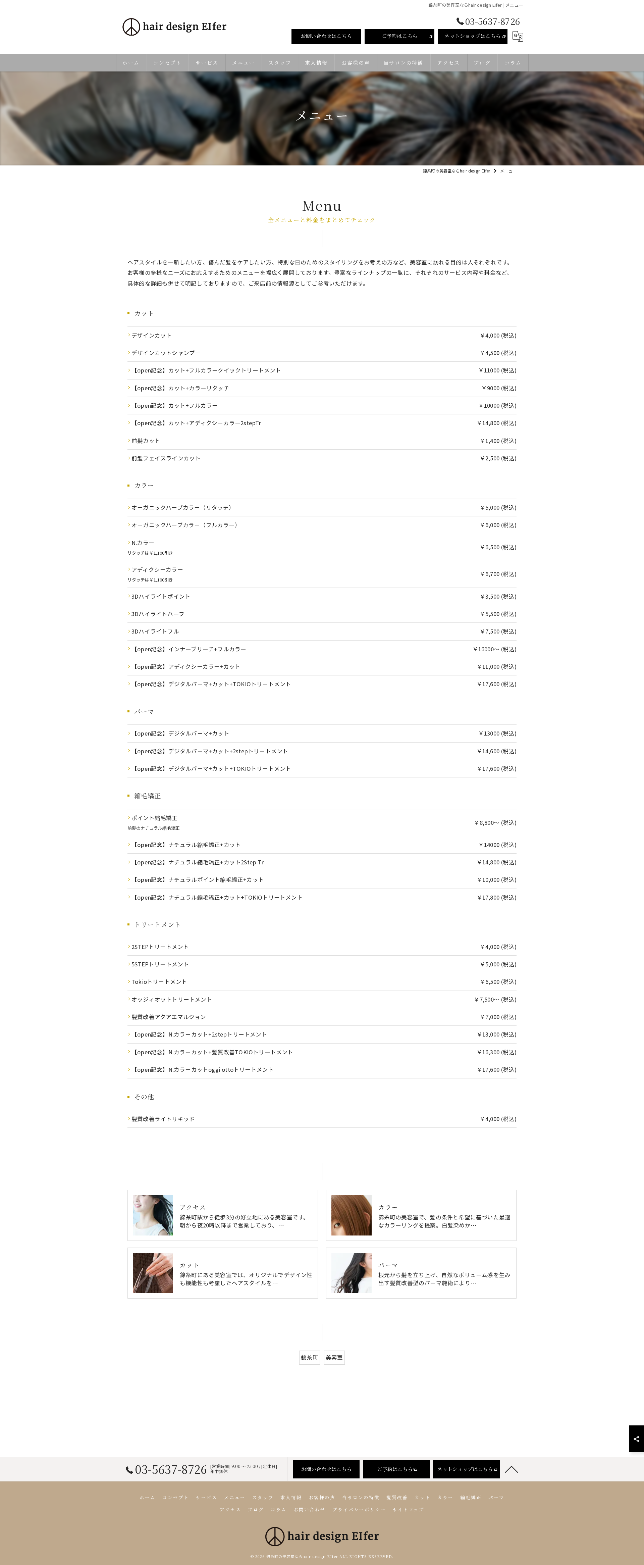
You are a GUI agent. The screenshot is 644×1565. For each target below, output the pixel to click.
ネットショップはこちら (472, 35)
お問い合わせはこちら (326, 35)
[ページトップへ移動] (511, 1469)
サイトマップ (408, 1509)
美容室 (334, 1357)
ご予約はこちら (399, 35)
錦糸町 (309, 1357)
